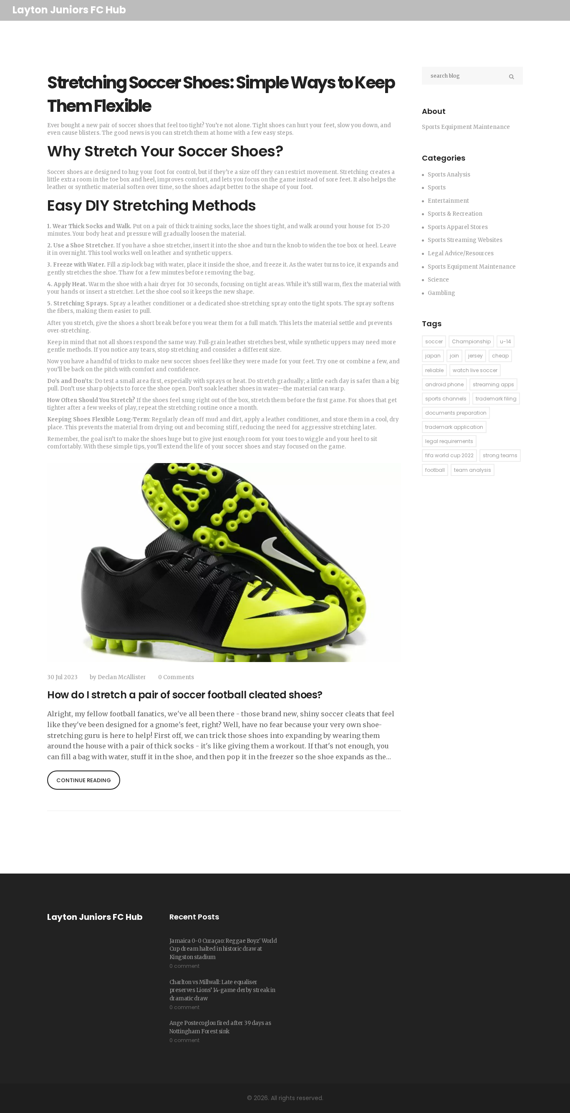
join (454, 355)
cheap (500, 355)
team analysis (472, 469)
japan (433, 355)
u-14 (505, 341)
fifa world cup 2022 (449, 455)
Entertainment (448, 200)
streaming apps (493, 384)
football (435, 469)
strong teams (500, 455)
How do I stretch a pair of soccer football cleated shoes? (185, 695)
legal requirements (449, 441)
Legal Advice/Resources (461, 253)
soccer (434, 341)
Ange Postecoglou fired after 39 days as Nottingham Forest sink (220, 1027)
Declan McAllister (122, 677)
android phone (444, 384)
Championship (471, 341)
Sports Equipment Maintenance (472, 266)
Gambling (441, 293)
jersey (475, 355)
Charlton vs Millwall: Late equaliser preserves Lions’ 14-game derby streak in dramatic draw (222, 990)
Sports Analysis (449, 174)
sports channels (446, 398)
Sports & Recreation (455, 213)
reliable (434, 370)
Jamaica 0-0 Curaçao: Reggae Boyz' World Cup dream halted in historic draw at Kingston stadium (223, 949)
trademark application (454, 427)
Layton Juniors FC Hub (69, 10)
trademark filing (496, 398)
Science (438, 279)
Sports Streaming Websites (465, 240)
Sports (437, 187)
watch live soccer (475, 370)
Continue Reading (83, 780)
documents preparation (456, 412)
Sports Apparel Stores (458, 227)
